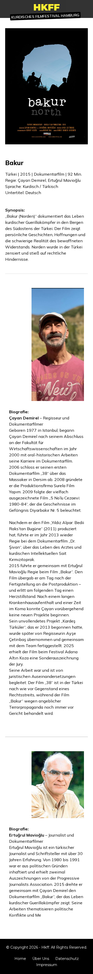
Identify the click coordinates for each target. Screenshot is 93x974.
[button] (45, 16)
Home (20, 958)
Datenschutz (67, 958)
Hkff (46, 7)
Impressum (46, 964)
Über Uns (40, 958)
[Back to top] (86, 967)
